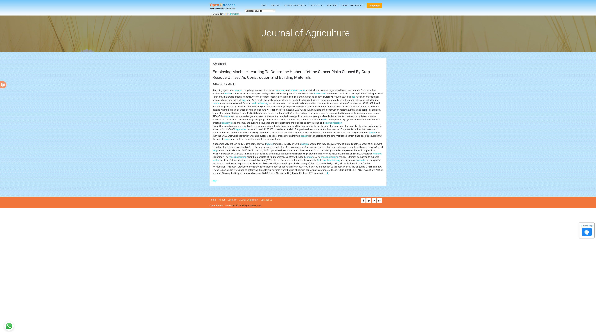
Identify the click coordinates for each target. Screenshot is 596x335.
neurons (377, 153)
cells (324, 119)
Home (264, 5)
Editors (275, 5)
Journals (232, 199)
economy (281, 90)
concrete (309, 157)
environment (320, 93)
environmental (298, 90)
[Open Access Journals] (227, 6)
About (222, 199)
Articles (316, 5)
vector (216, 160)
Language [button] (374, 5)
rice (353, 96)
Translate (234, 14)
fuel (243, 100)
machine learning (259, 103)
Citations (332, 5)
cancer (216, 103)
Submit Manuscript (352, 5)
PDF (215, 181)
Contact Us (266, 199)
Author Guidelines (294, 5)
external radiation (333, 122)
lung (236, 129)
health (304, 144)
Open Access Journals (221, 205)
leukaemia (226, 122)
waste (238, 90)
